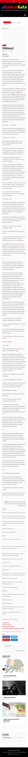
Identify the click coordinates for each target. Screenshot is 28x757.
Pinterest (6, 639)
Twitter (15, 636)
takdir (21, 631)
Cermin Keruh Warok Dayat (9, 697)
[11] (11, 199)
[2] (3, 516)
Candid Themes (16, 754)
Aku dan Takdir (19, 650)
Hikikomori (9, 631)
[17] (6, 338)
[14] (19, 240)
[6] (9, 144)
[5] (14, 137)
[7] (18, 150)
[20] (23, 374)
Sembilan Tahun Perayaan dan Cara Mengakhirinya (11, 720)
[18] (7, 345)
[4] (3, 528)
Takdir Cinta (8, 646)
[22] (19, 386)
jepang (12, 631)
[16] (9, 333)
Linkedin (15, 639)
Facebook (6, 636)
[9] (11, 188)
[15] (24, 324)
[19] (17, 350)
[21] (21, 379)
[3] (3, 521)
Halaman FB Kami (6, 624)
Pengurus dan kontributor (8, 626)
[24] (5, 489)
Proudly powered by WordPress (10, 752)
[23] (15, 401)
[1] (3, 512)
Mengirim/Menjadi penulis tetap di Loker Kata (13, 628)
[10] (6, 195)
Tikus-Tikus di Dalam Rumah (9, 676)
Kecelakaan (16, 631)
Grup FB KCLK (5, 622)
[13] (19, 231)
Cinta (5, 631)
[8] (22, 159)
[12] (11, 228)
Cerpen (4, 45)
